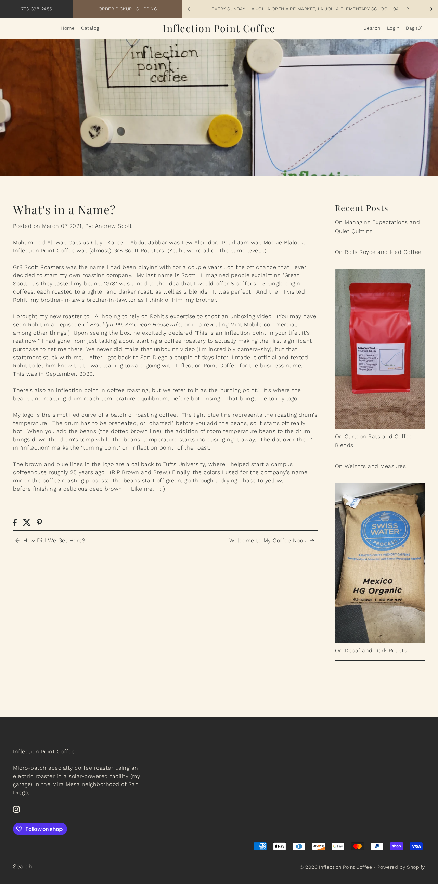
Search (22, 866)
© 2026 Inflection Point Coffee (336, 867)
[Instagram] (16, 809)
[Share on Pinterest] (39, 522)
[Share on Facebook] (15, 522)
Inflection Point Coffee (219, 28)
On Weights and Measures (370, 466)
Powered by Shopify (401, 867)
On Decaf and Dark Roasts (371, 650)
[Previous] (189, 9)
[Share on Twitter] (27, 522)
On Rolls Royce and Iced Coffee (378, 252)
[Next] (431, 9)
